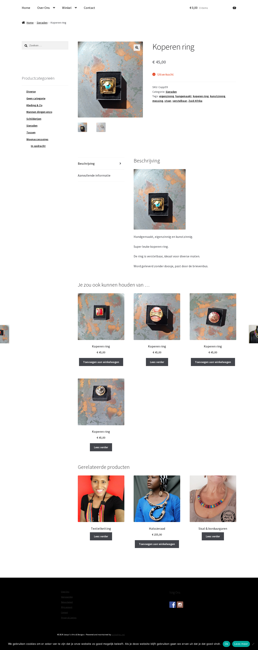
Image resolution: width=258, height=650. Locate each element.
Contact (89, 8)
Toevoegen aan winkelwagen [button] (101, 362)
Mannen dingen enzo (39, 112)
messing (157, 101)
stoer (167, 101)
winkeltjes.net (118, 634)
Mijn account (66, 607)
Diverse (31, 91)
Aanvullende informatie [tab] (94, 175)
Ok (226, 643)
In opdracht (38, 146)
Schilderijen (33, 119)
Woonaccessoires (37, 139)
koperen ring (201, 96)
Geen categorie (35, 98)
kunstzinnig (217, 96)
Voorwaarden (67, 597)
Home (26, 8)
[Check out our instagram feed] (180, 604)
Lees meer (241, 643)
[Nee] (253, 644)
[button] (137, 47)
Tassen (30, 132)
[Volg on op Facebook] (172, 604)
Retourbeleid (67, 602)
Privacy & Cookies (69, 617)
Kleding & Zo (34, 105)
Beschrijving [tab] (86, 163)
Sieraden (42, 22)
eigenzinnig (166, 96)
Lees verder (157, 362)
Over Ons (43, 8)
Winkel (67, 8)
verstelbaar (180, 101)
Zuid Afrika (195, 101)
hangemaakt (183, 96)
